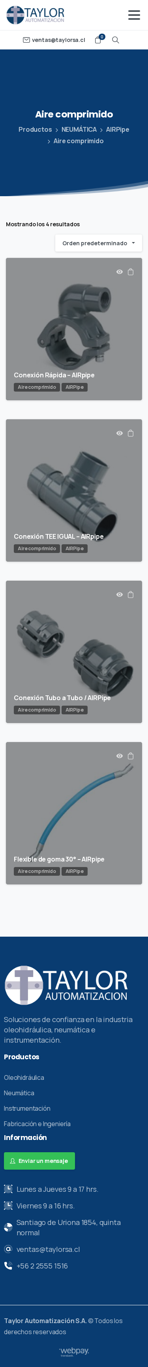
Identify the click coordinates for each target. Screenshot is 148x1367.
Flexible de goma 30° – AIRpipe (59, 859)
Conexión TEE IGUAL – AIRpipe (59, 536)
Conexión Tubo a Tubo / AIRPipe (62, 697)
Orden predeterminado (94, 243)
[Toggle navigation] (134, 15)
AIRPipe (117, 129)
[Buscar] (115, 40)
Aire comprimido (79, 140)
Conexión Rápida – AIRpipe (54, 375)
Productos (35, 129)
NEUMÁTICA (79, 129)
